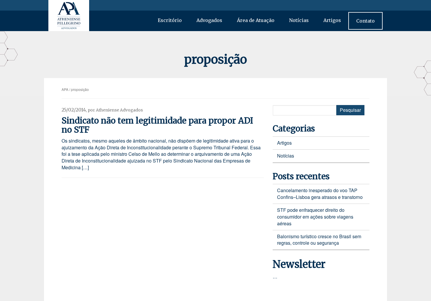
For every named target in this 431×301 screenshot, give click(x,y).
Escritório (170, 20)
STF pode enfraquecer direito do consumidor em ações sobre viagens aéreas (315, 217)
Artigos (332, 20)
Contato (365, 21)
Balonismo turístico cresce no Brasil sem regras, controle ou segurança (319, 239)
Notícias (299, 20)
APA (65, 89)
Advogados (209, 20)
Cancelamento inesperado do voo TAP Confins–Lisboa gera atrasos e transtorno (320, 193)
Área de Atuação (255, 20)
